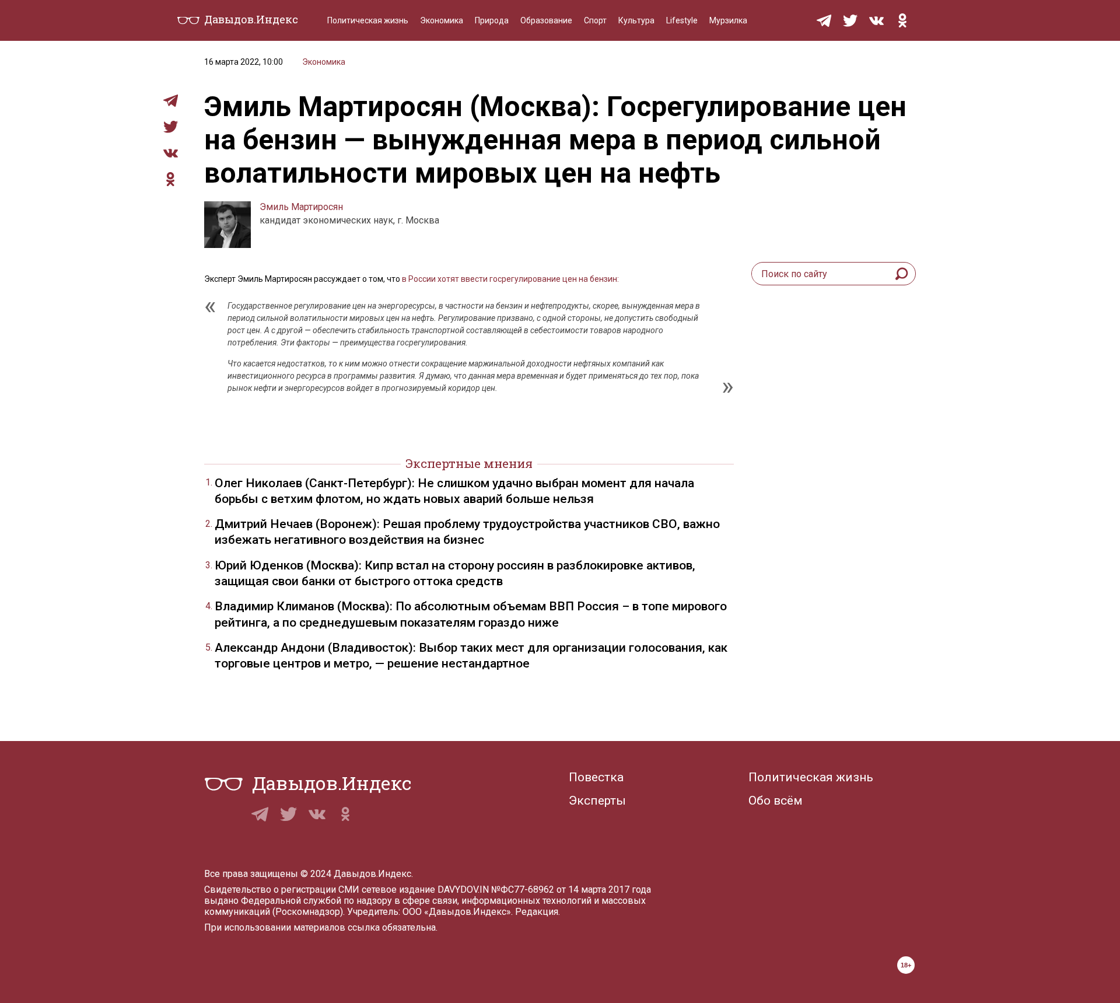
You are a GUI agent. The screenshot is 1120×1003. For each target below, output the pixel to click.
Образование (546, 20)
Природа (492, 20)
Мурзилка (728, 20)
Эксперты (597, 801)
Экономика (441, 20)
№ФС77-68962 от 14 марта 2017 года (571, 889)
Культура (636, 20)
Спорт (595, 20)
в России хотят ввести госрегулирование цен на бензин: (509, 279)
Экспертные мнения (469, 463)
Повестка (596, 777)
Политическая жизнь (367, 20)
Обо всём (775, 801)
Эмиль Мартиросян (301, 206)
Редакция (536, 911)
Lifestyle (682, 20)
